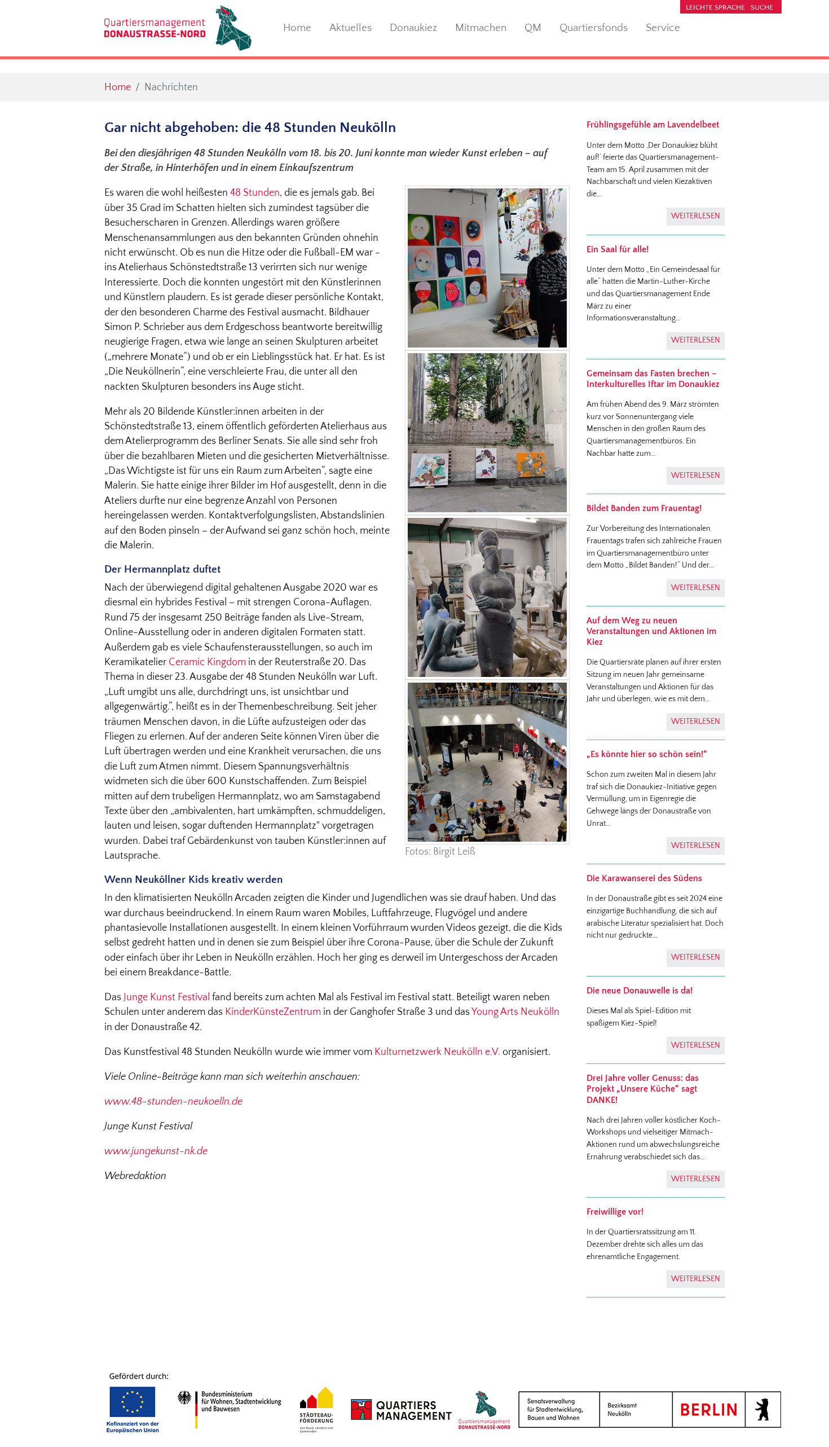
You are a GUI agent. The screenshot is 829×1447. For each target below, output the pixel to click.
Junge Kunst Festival (166, 997)
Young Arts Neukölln (515, 1012)
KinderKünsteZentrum (273, 1012)
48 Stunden (255, 193)
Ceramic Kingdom (208, 662)
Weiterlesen (695, 216)
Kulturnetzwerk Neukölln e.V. (437, 1052)
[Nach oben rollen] (803, 1421)
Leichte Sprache (715, 7)
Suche (762, 7)
